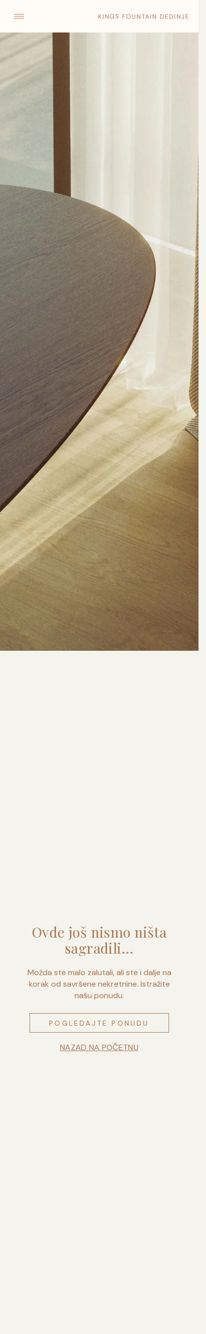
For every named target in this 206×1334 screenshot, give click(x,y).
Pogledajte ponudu (99, 1023)
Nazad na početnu (99, 1048)
